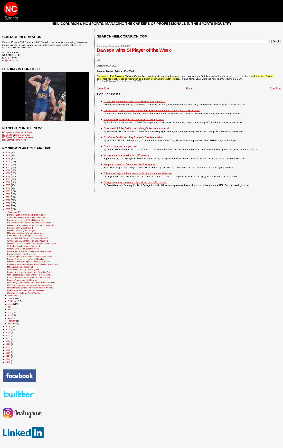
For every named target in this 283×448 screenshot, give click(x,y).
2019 (8, 173)
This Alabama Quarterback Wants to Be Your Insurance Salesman (138, 173)
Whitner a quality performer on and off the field (27, 241)
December (13, 212)
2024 (8, 158)
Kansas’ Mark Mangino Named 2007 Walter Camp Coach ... (33, 264)
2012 (8, 194)
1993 (8, 356)
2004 (8, 332)
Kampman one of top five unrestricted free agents (129, 164)
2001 (8, 338)
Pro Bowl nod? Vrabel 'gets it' (20, 228)
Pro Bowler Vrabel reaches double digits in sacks (29, 223)
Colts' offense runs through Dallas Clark (24, 236)
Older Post (275, 88)
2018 (8, 176)
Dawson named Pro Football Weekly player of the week (31, 243)
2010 (8, 200)
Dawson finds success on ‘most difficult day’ (26, 259)
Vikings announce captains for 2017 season (126, 155)
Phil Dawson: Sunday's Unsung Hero (23, 269)
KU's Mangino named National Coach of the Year (29, 277)
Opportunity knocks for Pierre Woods (23, 293)
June (10, 310)
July (10, 307)
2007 (8, 209)
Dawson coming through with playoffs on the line (28, 262)
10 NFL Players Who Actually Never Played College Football (134, 101)
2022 (8, 164)
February (12, 321)
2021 (8, 167)
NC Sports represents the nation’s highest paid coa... (30, 285)
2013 (8, 191)
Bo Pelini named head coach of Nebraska (25, 290)
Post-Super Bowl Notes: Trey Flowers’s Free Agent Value (133, 137)
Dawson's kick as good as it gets (21, 230)
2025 (8, 155)
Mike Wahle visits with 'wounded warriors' (25, 233)
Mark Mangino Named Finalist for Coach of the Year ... (31, 288)
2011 (8, 197)
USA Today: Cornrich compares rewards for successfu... (31, 283)
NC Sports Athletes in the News (17, 132)
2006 (8, 326)
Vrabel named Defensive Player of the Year (26, 217)
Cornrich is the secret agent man (120, 146)
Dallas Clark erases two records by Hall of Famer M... (30, 225)
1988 (8, 362)
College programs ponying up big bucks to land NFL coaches (135, 182)
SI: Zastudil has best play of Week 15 (23, 246)
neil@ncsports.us (10, 60)
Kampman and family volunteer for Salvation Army (29, 272)
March (11, 318)
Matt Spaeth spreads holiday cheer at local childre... (30, 275)
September (13, 301)
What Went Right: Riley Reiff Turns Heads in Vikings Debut (134, 119)
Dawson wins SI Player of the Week (134, 50)
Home (189, 88)
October (11, 298)
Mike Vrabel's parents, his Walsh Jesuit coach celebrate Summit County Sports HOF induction (152, 110)
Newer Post (103, 88)
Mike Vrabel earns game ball (20, 267)
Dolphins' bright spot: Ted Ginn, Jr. (22, 280)
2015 (8, 185)
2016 (8, 182)
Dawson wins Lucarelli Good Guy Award (25, 220)
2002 (8, 335)
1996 (8, 350)
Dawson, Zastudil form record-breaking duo (26, 215)
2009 (8, 203)
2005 (8, 329)
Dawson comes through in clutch (21, 254)
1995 (8, 353)
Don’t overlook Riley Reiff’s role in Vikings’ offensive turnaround (136, 128)
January (11, 324)
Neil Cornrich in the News (14, 140)
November (13, 296)
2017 (8, 179)
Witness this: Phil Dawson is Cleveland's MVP (27, 238)
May (10, 312)
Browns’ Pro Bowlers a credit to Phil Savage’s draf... (30, 251)
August (11, 304)
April (10, 315)
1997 (8, 347)
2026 (8, 152)
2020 (8, 170)
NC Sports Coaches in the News (17, 137)
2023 (8, 161)
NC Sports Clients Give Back (16, 135)
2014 (8, 188)
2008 (8, 206)
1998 (8, 344)
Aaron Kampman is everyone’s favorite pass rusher (30, 257)
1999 (8, 341)
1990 (8, 359)
